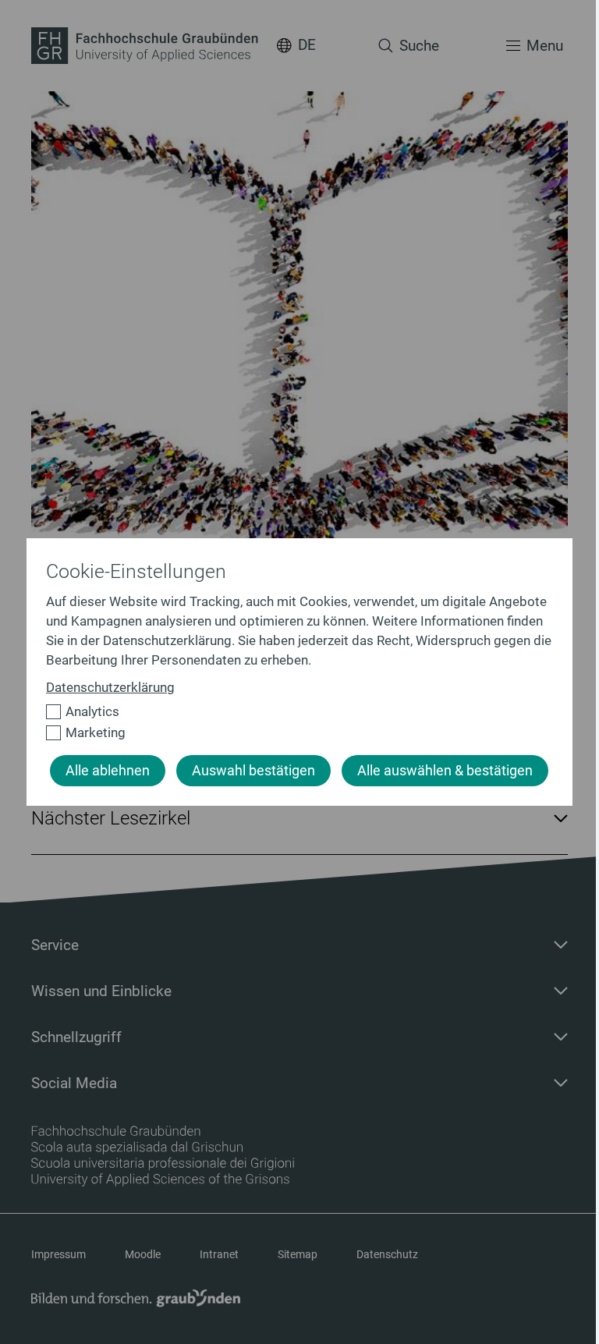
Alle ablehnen (108, 770)
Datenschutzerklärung (110, 687)
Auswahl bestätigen (253, 770)
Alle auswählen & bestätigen (445, 770)
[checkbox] (293, 711)
